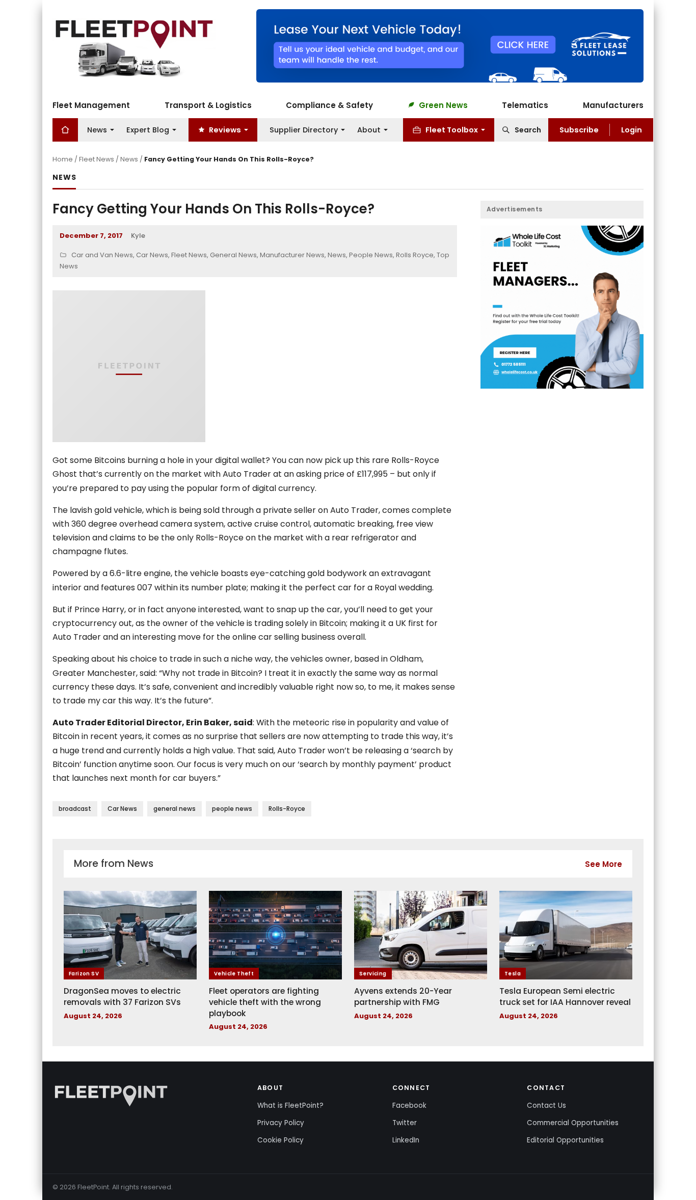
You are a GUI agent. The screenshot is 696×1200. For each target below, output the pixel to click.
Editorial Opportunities (565, 1140)
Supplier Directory (304, 129)
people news (232, 808)
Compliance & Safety (329, 104)
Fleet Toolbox (451, 129)
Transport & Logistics (208, 104)
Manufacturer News (292, 255)
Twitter (404, 1123)
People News (371, 255)
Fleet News (96, 159)
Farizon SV (84, 973)
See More (603, 864)
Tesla (512, 973)
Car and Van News (102, 255)
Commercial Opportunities (573, 1123)
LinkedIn (405, 1140)
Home (62, 159)
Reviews (225, 129)
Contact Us (546, 1105)
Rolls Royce (415, 255)
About (369, 129)
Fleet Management (91, 104)
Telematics (525, 104)
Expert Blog (147, 129)
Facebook (409, 1105)
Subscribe (579, 129)
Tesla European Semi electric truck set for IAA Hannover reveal (565, 996)
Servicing (373, 973)
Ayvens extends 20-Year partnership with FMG (403, 996)
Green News (443, 104)
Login (631, 129)
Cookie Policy (280, 1140)
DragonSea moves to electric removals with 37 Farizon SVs (122, 996)
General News (233, 255)
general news (174, 808)
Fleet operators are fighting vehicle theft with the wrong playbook (265, 1002)
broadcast (75, 808)
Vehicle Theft (234, 973)
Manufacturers (613, 104)
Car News (152, 255)
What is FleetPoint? (290, 1105)
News (97, 129)
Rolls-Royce (287, 808)
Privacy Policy (280, 1123)
